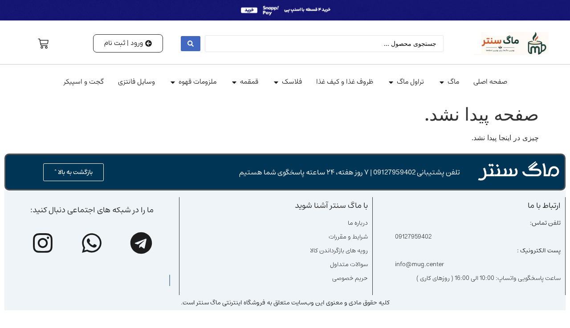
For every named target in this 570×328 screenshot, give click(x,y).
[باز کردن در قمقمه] (234, 82)
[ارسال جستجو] (190, 43)
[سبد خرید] (43, 43)
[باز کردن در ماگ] (441, 82)
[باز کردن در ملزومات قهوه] (172, 82)
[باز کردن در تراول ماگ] (391, 82)
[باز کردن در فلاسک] (276, 82)
